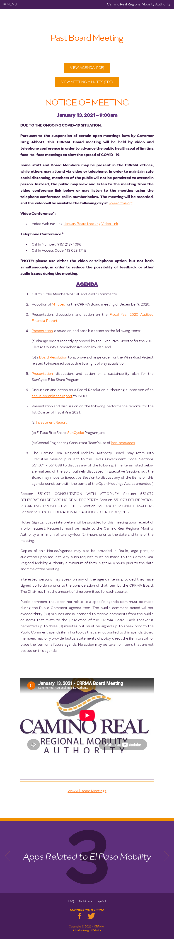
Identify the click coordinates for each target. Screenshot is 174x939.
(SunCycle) (75, 433)
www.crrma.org (121, 203)
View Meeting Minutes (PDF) (87, 82)
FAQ (71, 901)
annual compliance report (52, 396)
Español (101, 901)
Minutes (58, 305)
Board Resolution (53, 358)
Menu (10, 4)
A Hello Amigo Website (87, 930)
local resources (123, 443)
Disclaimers (85, 901)
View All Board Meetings (87, 791)
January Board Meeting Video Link (91, 224)
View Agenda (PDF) (87, 68)
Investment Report (51, 423)
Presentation (42, 331)
